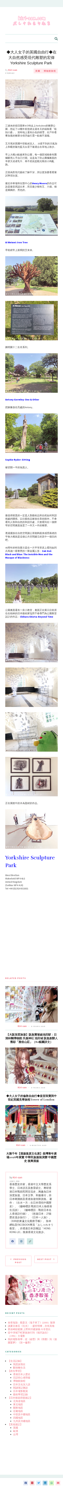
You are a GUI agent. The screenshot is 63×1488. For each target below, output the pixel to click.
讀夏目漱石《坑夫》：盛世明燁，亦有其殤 (31, 1325)
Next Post (44, 1259)
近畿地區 (18, 1411)
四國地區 (18, 1417)
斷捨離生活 (19, 1367)
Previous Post (19, 1261)
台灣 (15, 1434)
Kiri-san (12, 69)
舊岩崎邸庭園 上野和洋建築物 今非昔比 (29, 1329)
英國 (37, 71)
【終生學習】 (15, 1371)
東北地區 (18, 1404)
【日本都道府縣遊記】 (20, 1397)
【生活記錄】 (15, 1361)
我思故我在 (19, 1364)
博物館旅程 (50, 71)
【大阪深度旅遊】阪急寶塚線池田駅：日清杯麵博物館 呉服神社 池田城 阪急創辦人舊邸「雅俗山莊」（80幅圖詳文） (31, 1038)
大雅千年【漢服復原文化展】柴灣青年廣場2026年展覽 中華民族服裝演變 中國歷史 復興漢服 (31, 1157)
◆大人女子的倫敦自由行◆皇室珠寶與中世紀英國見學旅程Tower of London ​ (31, 1097)
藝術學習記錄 (20, 1394)
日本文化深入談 (21, 1384)
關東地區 (18, 1407)
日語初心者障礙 (21, 1377)
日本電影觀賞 (20, 1391)
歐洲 (15, 1431)
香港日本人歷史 (21, 1374)
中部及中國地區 (21, 1414)
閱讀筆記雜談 (20, 1387)
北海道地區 (19, 1401)
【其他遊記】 (15, 1424)
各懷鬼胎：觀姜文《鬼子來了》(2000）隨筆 (31, 1322)
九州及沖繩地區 (21, 1421)
